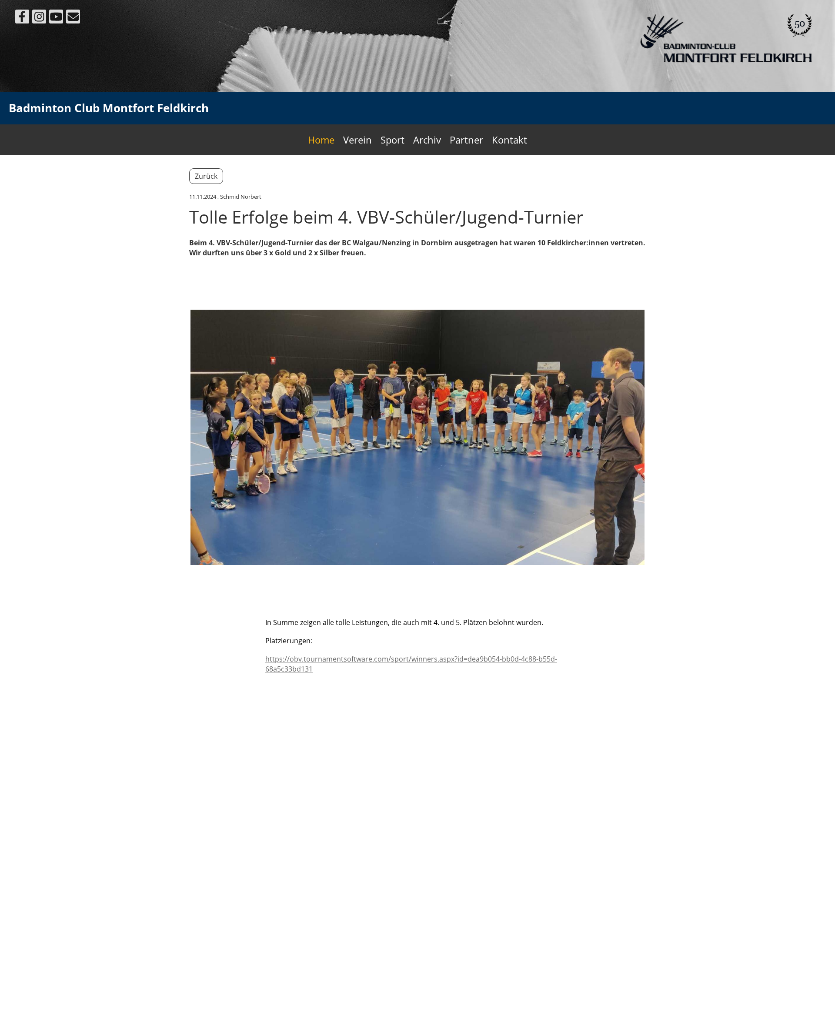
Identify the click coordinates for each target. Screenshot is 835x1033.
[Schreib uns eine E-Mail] (73, 18)
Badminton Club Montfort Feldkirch (109, 108)
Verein (357, 139)
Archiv (427, 139)
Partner (466, 139)
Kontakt (509, 139)
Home (321, 139)
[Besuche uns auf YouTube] (56, 18)
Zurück (206, 176)
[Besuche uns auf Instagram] (39, 18)
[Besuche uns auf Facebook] (22, 18)
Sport (392, 139)
